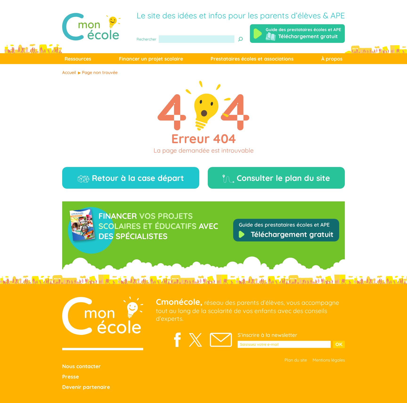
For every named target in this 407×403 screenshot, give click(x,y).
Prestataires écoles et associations (252, 59)
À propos (331, 59)
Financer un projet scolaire (151, 59)
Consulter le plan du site (282, 178)
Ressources (78, 59)
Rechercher (146, 39)
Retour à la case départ (137, 178)
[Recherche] (240, 39)
